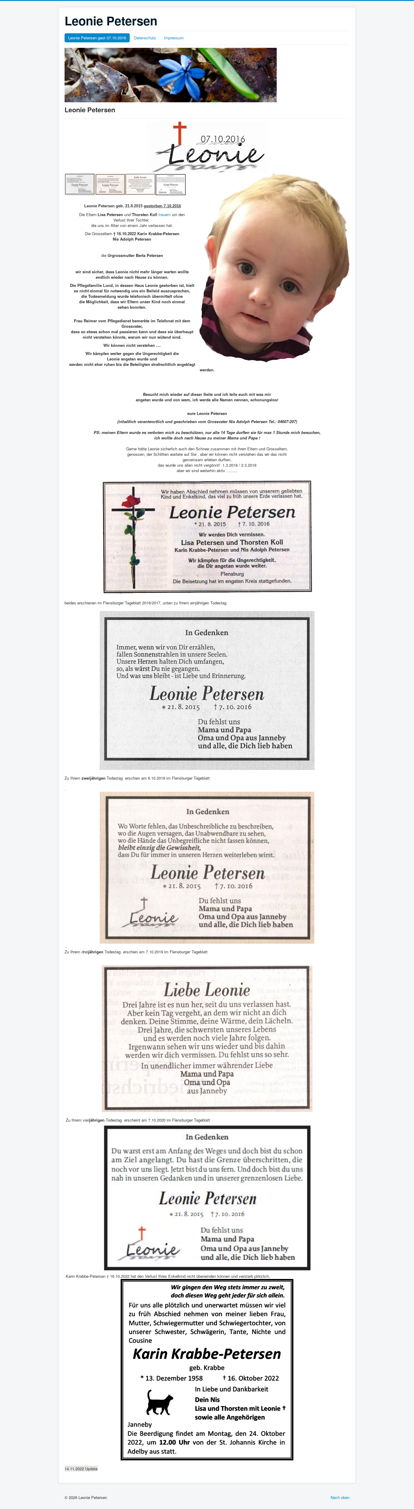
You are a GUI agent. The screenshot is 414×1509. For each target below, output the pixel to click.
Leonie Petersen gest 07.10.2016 (97, 38)
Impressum (174, 38)
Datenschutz (145, 38)
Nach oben (340, 1497)
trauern (165, 214)
